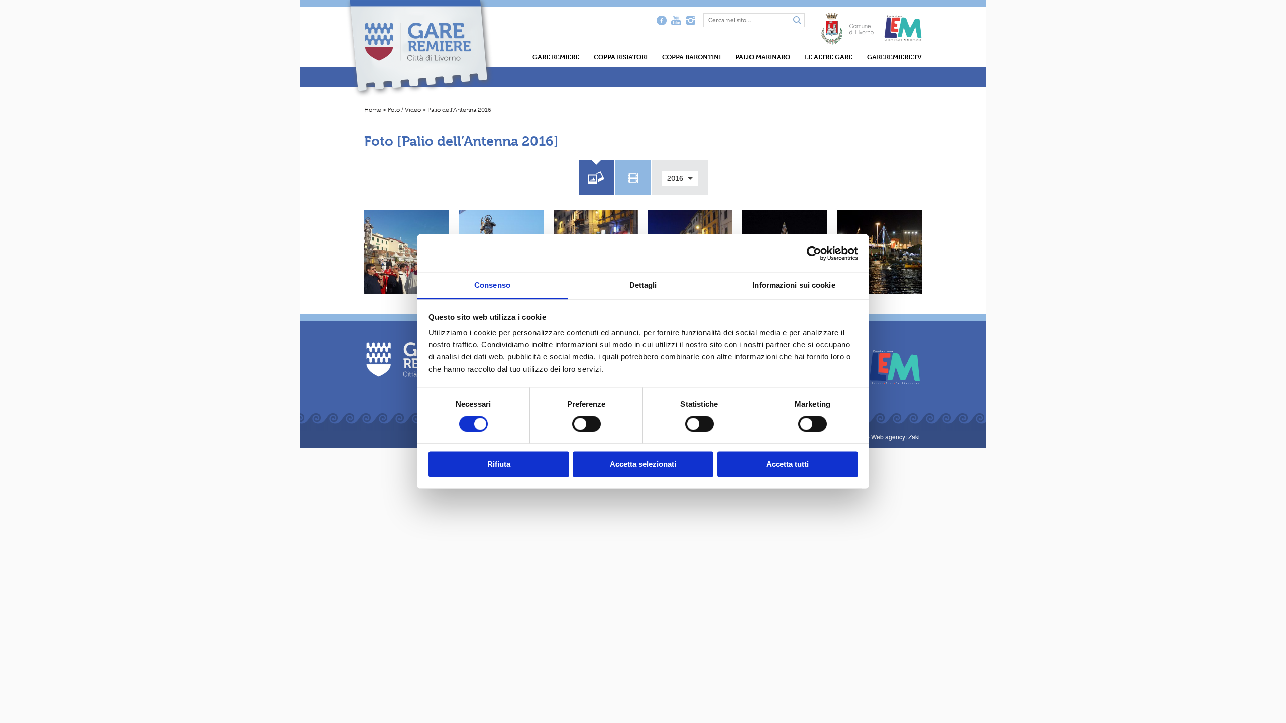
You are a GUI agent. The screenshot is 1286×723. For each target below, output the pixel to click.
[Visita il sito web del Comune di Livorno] (847, 23)
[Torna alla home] (420, 48)
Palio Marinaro (762, 57)
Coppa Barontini (691, 57)
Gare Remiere (555, 57)
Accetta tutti (787, 464)
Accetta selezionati (643, 464)
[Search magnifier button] (797, 21)
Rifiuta (498, 464)
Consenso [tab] (492, 285)
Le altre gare (828, 57)
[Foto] (596, 176)
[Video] (633, 176)
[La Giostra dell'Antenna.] (879, 252)
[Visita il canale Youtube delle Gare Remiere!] (676, 20)
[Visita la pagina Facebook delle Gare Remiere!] (661, 20)
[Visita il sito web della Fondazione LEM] (890, 366)
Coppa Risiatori (621, 57)
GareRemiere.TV (894, 57)
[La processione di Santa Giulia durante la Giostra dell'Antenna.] (406, 252)
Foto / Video (404, 109)
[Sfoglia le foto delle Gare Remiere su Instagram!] (690, 20)
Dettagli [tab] (643, 285)
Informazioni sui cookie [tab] (793, 285)
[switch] (586, 424)
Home (372, 109)
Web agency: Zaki (895, 436)
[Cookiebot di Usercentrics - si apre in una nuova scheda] (814, 253)
